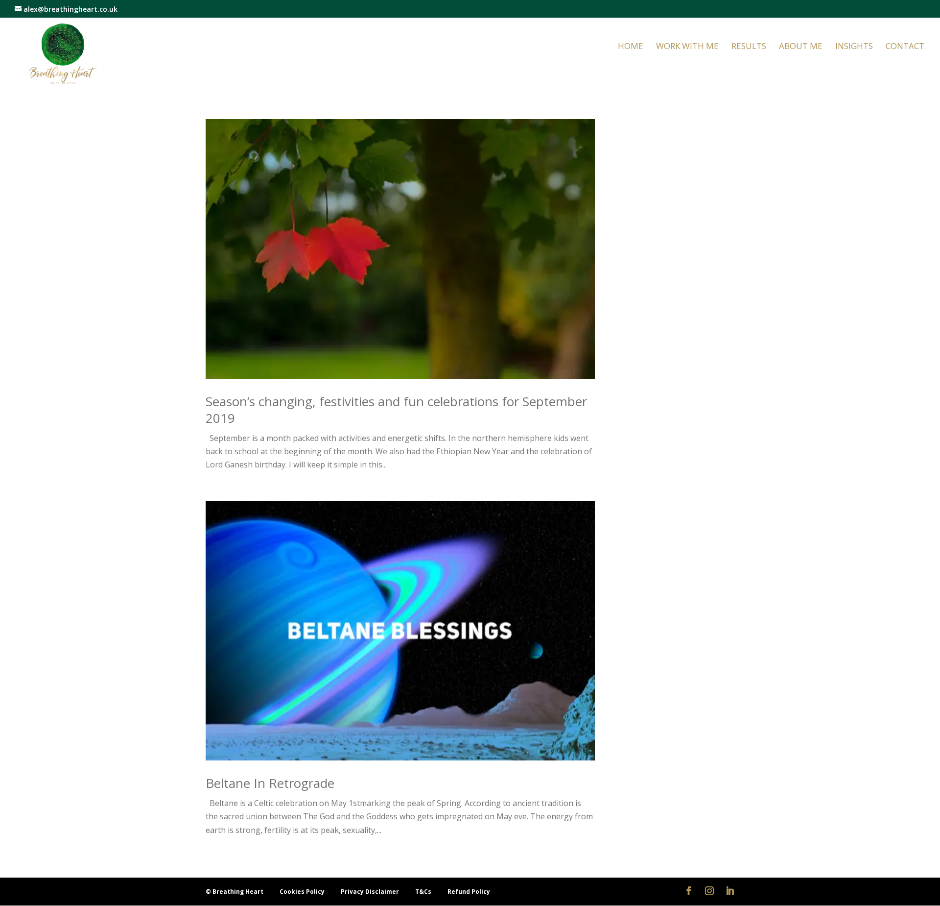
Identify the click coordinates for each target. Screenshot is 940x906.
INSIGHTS (854, 47)
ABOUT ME (800, 47)
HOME (630, 47)
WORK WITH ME (687, 47)
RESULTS (748, 47)
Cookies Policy (303, 891)
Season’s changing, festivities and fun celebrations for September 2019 (396, 409)
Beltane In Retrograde (270, 783)
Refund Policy (468, 891)
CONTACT (905, 47)
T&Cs (424, 891)
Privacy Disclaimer (370, 891)
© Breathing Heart (235, 891)
